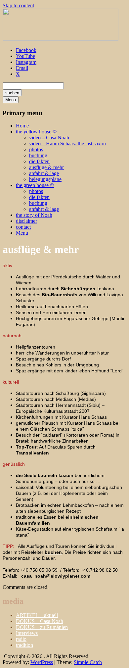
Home (22, 125)
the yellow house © (36, 131)
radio (21, 639)
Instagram (26, 62)
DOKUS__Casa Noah (39, 621)
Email (22, 68)
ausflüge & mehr (46, 167)
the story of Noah (34, 215)
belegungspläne (45, 179)
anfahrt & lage (44, 173)
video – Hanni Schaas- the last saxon (67, 143)
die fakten (39, 161)
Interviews (27, 633)
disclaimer (26, 221)
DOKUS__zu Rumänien (42, 627)
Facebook (26, 50)
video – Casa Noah (49, 137)
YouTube (25, 56)
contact (23, 227)
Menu (10, 99)
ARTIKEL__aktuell (37, 615)
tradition (24, 645)
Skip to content (18, 5)
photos (36, 149)
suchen (12, 92)
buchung (38, 155)
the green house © (35, 185)
